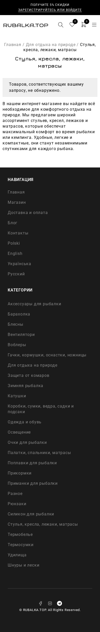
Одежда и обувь (25, 422)
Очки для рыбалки (27, 442)
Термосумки (21, 544)
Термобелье (20, 534)
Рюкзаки (17, 503)
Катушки (17, 395)
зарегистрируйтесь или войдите (50, 10)
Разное (15, 493)
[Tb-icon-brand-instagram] (50, 603)
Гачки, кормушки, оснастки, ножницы (47, 355)
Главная (12, 44)
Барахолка (19, 314)
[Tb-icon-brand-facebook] (40, 603)
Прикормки (20, 473)
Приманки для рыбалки (33, 483)
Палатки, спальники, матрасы (39, 452)
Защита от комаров (28, 375)
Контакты (18, 233)
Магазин (17, 202)
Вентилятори (21, 334)
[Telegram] (59, 603)
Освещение (19, 432)
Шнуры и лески (23, 565)
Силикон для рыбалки (31, 514)
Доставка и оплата (28, 212)
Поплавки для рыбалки (32, 462)
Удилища (17, 554)
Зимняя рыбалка (25, 385)
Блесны (15, 324)
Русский (16, 274)
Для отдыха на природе (51, 44)
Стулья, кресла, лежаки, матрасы (43, 524)
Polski (14, 243)
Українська (19, 263)
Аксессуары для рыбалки (34, 303)
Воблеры (17, 344)
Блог (12, 222)
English (15, 253)
